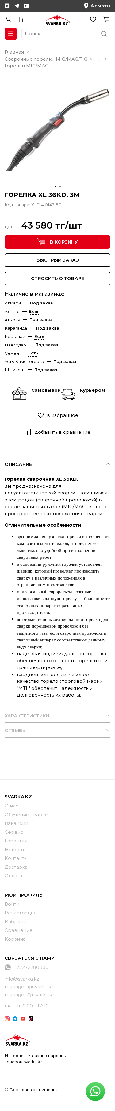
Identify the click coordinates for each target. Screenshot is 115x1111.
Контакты (16, 858)
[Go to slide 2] (60, 186)
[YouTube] (26, 5)
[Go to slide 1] (55, 186)
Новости (15, 849)
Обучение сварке (26, 815)
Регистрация (20, 913)
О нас (11, 806)
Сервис (14, 832)
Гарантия (16, 841)
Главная (14, 52)
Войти (12, 904)
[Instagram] (7, 5)
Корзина (15, 939)
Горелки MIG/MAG (26, 66)
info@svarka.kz (22, 979)
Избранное (19, 921)
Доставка (16, 867)
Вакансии (16, 823)
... (99, 59)
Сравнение (19, 930)
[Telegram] (16, 5)
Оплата (13, 876)
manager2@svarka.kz (30, 994)
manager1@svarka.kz (29, 986)
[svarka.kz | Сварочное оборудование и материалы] (17, 1040)
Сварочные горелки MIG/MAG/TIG (46, 59)
